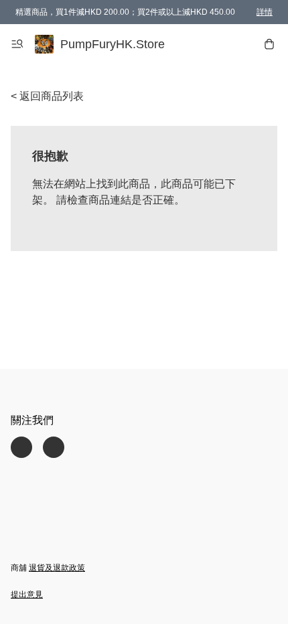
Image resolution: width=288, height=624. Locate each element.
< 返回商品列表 (47, 96)
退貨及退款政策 (57, 567)
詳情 (265, 12)
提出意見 (27, 594)
